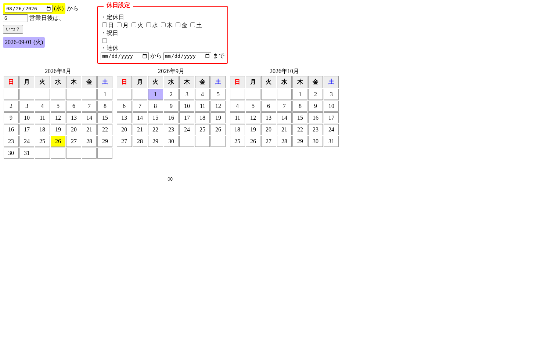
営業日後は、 (46, 18)
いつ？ (13, 29)
